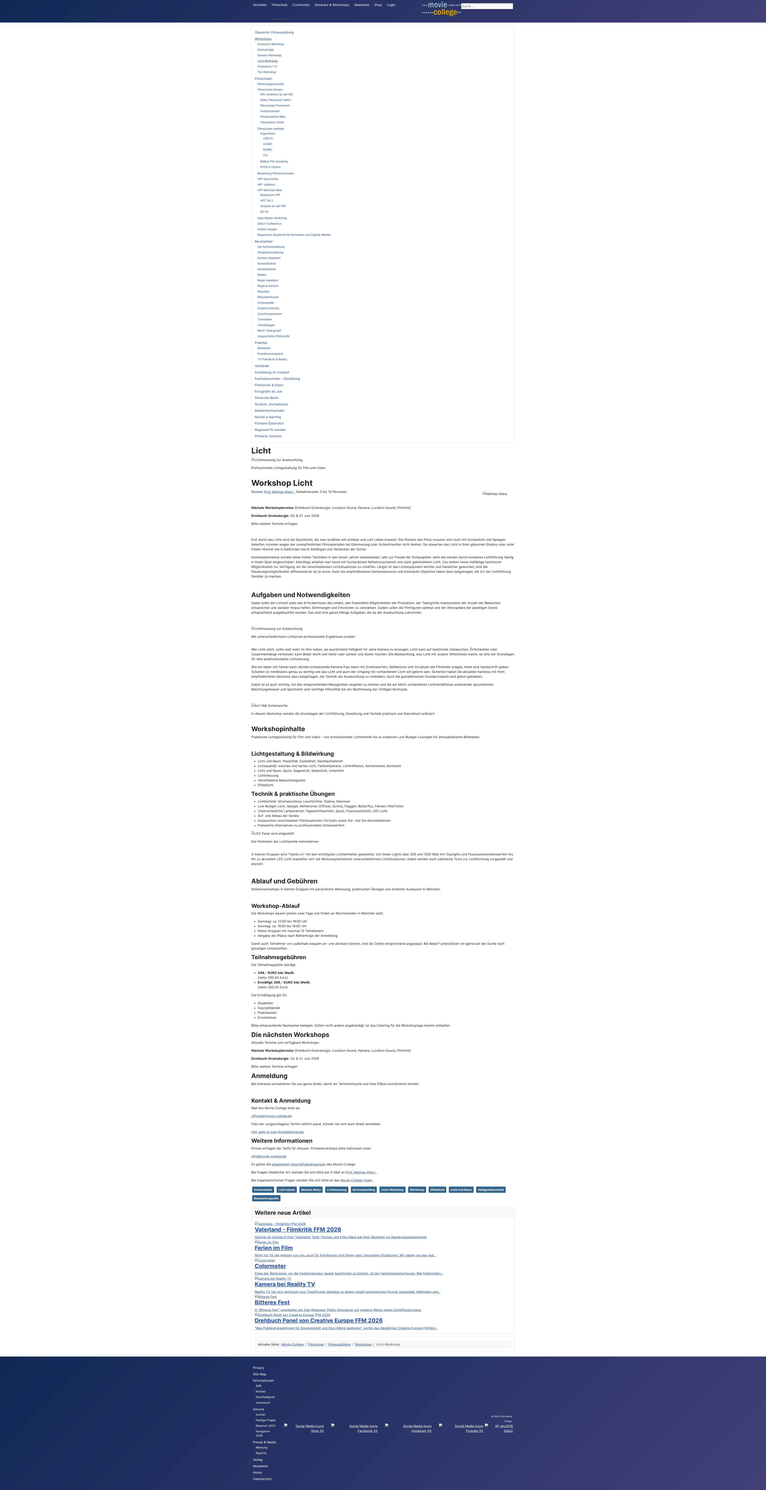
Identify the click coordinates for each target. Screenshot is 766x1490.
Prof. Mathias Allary (279, 492)
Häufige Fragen (266, 1420)
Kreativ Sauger (267, 229)
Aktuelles (260, 5)
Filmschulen (263, 79)
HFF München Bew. (270, 190)
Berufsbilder (264, 241)
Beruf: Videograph (269, 330)
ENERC (267, 149)
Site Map (259, 1374)
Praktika (261, 343)
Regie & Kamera (268, 285)
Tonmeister (265, 319)
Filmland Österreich (269, 423)
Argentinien (267, 133)
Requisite (263, 291)
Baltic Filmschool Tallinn (275, 100)
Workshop (417, 1189)
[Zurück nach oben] (761, 1485)
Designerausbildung (270, 252)
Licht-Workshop (268, 60)
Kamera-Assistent (269, 258)
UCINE (267, 144)
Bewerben (264, 348)
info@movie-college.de (268, 1156)
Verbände (262, 366)
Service (258, 1409)
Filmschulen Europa (270, 89)
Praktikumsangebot (270, 353)
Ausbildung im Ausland (272, 372)
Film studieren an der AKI (276, 94)
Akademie (361, 5)
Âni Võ (264, 211)
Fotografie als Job (268, 391)
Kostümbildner (267, 269)
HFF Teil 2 (266, 200)
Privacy (258, 1368)
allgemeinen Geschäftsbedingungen (299, 1164)
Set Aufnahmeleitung (271, 246)
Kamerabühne (267, 263)
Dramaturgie (266, 49)
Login (391, 5)
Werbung (262, 1447)
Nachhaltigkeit (265, 1397)
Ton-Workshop (267, 72)
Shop (378, 5)
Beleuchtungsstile (266, 1198)
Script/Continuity (268, 308)
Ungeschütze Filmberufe (273, 336)
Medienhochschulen (269, 411)
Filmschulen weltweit (271, 128)
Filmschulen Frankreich (275, 105)
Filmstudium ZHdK (272, 122)
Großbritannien (270, 111)
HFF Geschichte (268, 179)
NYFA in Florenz (270, 167)
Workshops (263, 39)
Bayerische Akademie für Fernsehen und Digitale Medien (294, 234)
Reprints (261, 1453)
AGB (258, 1385)
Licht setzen (286, 1189)
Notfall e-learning (268, 417)
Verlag (258, 1460)
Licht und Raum (461, 1189)
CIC (265, 155)
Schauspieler (266, 302)
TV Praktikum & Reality (272, 359)
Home (257, 1472)
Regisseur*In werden (270, 430)
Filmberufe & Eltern (269, 385)
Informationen (263, 1380)
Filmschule (279, 5)
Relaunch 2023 (265, 1425)
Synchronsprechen (270, 313)
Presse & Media (264, 1442)
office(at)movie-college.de (271, 1116)
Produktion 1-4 (267, 66)
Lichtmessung (336, 1189)
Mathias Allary (311, 1189)
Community (301, 5)
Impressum (263, 1402)
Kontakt (261, 1391)
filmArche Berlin (266, 398)
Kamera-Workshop (269, 55)
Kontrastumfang (364, 1189)
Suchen (261, 1414)
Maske (262, 274)
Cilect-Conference (269, 223)
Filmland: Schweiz (268, 436)
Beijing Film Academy (274, 161)
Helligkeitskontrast (491, 1189)
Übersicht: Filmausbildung (274, 32)
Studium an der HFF (273, 206)
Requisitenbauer (268, 297)
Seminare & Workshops (332, 5)
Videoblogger (266, 325)
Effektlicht (437, 1189)
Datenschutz (262, 1479)
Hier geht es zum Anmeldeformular (277, 1132)
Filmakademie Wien (272, 116)
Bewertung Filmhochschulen (276, 173)
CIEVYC (268, 138)
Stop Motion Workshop (272, 218)
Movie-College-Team (357, 1180)
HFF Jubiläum (266, 184)
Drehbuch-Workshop (271, 44)
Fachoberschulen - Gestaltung (277, 379)
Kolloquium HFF (270, 194)
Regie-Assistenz (268, 280)
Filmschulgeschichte (271, 84)
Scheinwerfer (263, 1189)
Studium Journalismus (271, 404)
